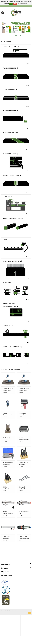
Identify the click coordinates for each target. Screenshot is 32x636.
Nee (15, 3)
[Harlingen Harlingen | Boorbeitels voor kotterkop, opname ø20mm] (24, 478)
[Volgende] (27, 27)
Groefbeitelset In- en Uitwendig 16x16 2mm (8, 463)
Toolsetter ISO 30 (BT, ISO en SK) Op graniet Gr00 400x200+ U (8, 389)
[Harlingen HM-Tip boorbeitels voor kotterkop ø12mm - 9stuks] (8, 478)
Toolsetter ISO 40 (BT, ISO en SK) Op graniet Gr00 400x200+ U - (24, 389)
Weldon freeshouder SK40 (8, 512)
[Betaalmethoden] (29, 613)
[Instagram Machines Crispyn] (19, 555)
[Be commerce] (16, 590)
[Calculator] (16, 27)
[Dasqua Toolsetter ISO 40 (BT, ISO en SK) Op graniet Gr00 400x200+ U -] (24, 379)
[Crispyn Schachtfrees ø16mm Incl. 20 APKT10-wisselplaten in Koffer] (24, 404)
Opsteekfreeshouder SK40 (24, 512)
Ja (11, 3)
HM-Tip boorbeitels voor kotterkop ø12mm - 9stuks (8, 488)
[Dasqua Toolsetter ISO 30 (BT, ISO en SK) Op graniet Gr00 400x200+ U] (8, 379)
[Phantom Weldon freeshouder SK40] (8, 503)
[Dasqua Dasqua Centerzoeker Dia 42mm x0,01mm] (8, 404)
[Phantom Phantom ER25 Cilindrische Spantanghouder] (8, 527)
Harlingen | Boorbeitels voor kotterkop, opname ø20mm (23, 488)
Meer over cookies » (23, 3)
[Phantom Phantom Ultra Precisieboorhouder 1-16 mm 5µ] (24, 527)
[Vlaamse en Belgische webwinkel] (16, 600)
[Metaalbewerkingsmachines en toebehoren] (18, 12)
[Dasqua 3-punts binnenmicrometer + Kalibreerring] (24, 429)
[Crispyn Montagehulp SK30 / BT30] (8, 429)
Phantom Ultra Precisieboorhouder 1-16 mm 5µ (24, 537)
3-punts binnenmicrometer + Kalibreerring (24, 438)
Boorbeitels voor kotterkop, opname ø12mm (23, 463)
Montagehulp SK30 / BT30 (6, 438)
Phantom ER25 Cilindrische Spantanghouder (7, 537)
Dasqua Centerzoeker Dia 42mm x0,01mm (8, 414)
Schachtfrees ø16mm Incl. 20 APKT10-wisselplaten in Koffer (23, 414)
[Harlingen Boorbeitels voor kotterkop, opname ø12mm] (24, 453)
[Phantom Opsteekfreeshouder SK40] (24, 503)
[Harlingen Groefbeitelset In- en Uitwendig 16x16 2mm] (8, 453)
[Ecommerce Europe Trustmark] (16, 583)
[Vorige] (5, 27)
